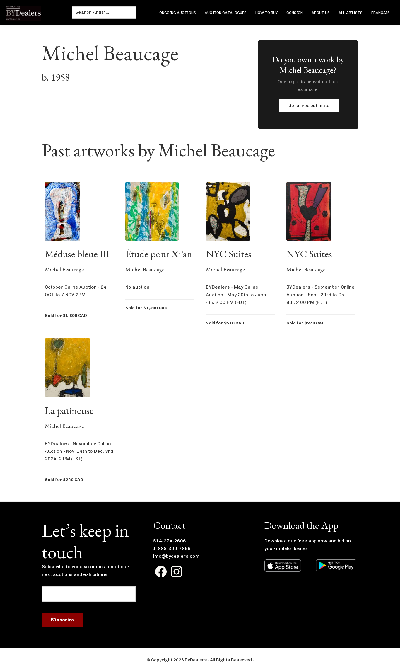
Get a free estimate (308, 105)
